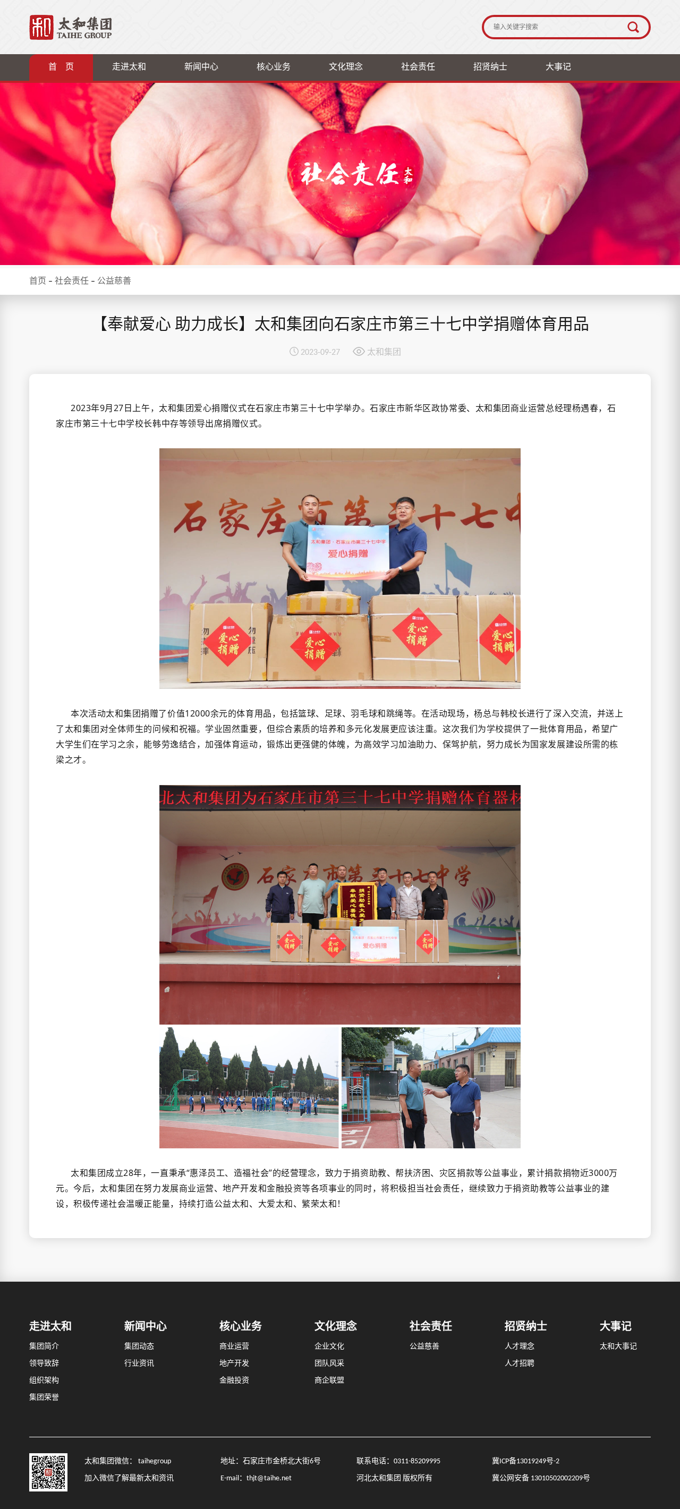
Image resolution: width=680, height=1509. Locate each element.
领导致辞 (44, 1364)
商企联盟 (329, 1381)
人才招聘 (519, 1364)
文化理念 (346, 67)
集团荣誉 (44, 1398)
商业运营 (234, 1347)
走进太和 (129, 67)
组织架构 (44, 1381)
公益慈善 (114, 281)
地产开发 (234, 1364)
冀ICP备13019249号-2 (525, 1461)
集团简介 (44, 1347)
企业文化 (329, 1347)
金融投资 (234, 1381)
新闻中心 (201, 67)
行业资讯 (139, 1364)
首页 (37, 281)
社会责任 (418, 67)
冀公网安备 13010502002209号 (541, 1478)
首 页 (61, 67)
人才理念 (519, 1347)
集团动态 (139, 1347)
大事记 (558, 67)
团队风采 (329, 1364)
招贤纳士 (490, 67)
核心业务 (274, 67)
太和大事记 (618, 1347)
